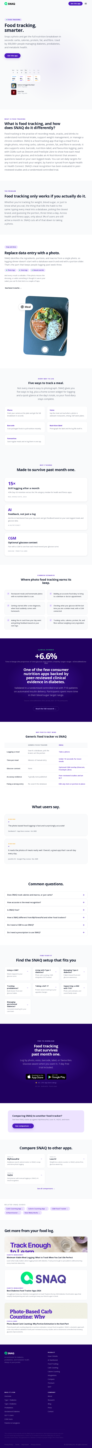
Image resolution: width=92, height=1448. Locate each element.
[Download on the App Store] (35, 1077)
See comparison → (23, 1126)
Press (50, 1408)
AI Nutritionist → (13, 1213)
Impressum (25, 1444)
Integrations (52, 1375)
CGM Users (8, 1419)
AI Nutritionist (53, 1360)
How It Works (53, 1356)
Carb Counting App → (14, 1209)
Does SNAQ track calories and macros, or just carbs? (30, 895)
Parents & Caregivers (12, 1423)
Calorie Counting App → (37, 1209)
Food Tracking (53, 1364)
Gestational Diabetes (12, 1411)
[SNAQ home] (9, 3)
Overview (7, 1396)
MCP (49, 1387)
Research (51, 1400)
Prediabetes (8, 1408)
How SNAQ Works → (32, 1213)
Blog (49, 1404)
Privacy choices (36, 1444)
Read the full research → (46, 709)
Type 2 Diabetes (10, 1404)
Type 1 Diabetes (10, 1400)
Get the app (75, 3)
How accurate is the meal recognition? (24, 902)
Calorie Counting (54, 1371)
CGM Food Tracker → (60, 1209)
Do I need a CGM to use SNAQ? (20, 925)
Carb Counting (53, 1368)
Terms (17, 1444)
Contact (51, 1411)
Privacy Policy (8, 1444)
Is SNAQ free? (13, 910)
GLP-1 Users (9, 1415)
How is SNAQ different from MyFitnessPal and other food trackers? (36, 917)
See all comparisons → (46, 1188)
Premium (51, 1383)
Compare (51, 1379)
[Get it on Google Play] (56, 1077)
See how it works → (13, 288)
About (50, 1396)
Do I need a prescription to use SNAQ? (24, 932)
